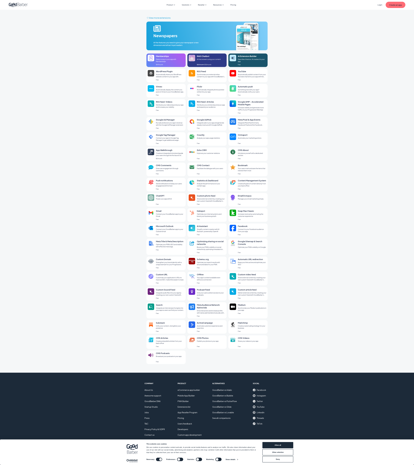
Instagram (261, 395)
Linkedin (260, 412)
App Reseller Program (187, 412)
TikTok (259, 423)
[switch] (180, 459)
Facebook (261, 390)
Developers (183, 429)
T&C (146, 423)
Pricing (233, 5)
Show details (230, 459)
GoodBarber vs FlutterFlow (224, 401)
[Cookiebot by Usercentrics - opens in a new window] (132, 460)
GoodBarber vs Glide (221, 407)
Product (170, 5)
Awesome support (152, 395)
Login (380, 5)
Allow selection (278, 452)
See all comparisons (221, 418)
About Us (148, 390)
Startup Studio (151, 407)
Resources (217, 5)
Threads (260, 418)
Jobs (146, 412)
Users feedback (185, 423)
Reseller (201, 5)
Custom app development (190, 435)
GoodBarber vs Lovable (223, 412)
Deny (278, 459)
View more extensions (160, 17)
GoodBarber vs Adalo (222, 390)
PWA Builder (183, 401)
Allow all (278, 445)
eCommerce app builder (189, 390)
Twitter (260, 401)
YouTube (260, 407)
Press (147, 418)
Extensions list (184, 407)
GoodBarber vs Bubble (222, 395)
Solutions (185, 5)
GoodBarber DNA (152, 401)
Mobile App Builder (186, 395)
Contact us (149, 435)
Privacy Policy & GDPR (154, 429)
